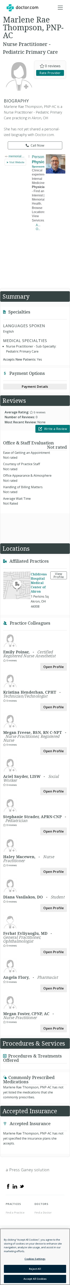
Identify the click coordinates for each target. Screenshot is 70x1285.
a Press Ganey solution (28, 1169)
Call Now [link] (37, 145)
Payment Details (35, 386)
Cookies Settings (34, 1259)
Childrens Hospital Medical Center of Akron (39, 583)
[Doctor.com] (22, 8)
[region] (35, 1257)
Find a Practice (15, 1212)
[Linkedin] (15, 1186)
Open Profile (53, 667)
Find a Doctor (43, 1212)
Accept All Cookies (35, 1279)
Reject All (35, 1269)
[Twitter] (21, 1186)
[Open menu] (60, 8)
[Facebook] (8, 1186)
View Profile (58, 575)
